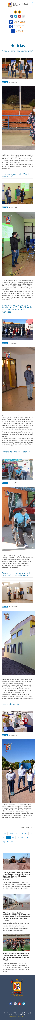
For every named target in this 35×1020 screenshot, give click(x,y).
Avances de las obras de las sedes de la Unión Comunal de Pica (17, 574)
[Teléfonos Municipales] (15, 12)
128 (18, 837)
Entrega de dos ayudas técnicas (16, 451)
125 (4, 837)
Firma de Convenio (10, 704)
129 (22, 837)
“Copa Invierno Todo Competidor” (17, 51)
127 (13, 837)
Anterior (11, 833)
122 (22, 833)
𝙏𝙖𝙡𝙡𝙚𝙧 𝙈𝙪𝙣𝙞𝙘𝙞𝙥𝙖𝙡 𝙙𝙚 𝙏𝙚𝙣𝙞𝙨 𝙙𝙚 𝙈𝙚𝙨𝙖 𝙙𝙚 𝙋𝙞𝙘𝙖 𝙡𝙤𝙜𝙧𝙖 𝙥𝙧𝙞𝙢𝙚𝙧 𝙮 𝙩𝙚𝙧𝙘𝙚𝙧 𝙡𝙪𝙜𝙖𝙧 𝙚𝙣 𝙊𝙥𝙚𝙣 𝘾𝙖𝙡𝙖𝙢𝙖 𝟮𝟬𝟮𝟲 (16, 956)
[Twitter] (15, 16)
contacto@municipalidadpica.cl (17, 1016)
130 (27, 837)
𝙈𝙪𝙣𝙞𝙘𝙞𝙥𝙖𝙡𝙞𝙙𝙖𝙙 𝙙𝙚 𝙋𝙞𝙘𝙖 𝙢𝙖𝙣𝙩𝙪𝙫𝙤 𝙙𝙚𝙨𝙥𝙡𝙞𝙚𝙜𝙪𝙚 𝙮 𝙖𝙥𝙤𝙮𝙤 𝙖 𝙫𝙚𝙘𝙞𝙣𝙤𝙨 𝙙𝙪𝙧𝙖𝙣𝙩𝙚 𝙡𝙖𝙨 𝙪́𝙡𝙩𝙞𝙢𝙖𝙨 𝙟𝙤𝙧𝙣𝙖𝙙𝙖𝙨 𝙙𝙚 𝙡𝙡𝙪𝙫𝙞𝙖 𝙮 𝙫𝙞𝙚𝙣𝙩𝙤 (16, 915)
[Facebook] (11, 16)
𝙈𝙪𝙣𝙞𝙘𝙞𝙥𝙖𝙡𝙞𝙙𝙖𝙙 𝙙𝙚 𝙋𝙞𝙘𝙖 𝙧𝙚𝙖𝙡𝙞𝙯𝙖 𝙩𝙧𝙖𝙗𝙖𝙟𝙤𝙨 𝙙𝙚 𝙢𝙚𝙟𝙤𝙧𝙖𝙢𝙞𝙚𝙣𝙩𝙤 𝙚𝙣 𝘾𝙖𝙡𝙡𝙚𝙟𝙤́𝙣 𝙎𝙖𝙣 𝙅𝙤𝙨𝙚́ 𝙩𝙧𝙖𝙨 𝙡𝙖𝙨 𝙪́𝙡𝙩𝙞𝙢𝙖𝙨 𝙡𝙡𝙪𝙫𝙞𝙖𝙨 (16, 875)
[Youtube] (19, 16)
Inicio (4, 833)
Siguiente (6, 842)
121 (17, 833)
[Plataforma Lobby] (17, 31)
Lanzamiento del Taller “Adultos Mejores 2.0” (16, 175)
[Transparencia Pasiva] (17, 26)
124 (31, 833)
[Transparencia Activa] (17, 22)
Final (12, 842)
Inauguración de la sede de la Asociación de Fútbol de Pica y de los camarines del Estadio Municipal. (17, 308)
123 (26, 833)
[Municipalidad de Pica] (17, 4)
